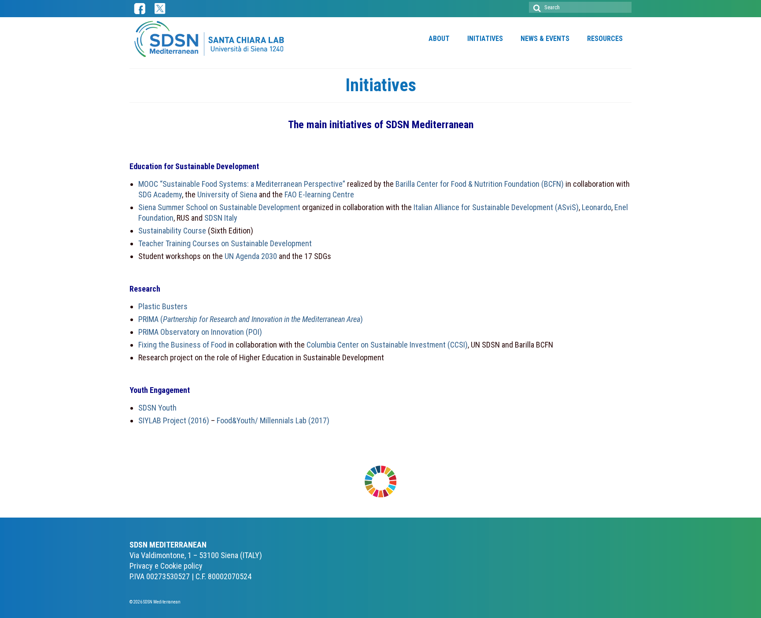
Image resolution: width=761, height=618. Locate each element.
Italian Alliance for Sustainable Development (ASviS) (496, 207)
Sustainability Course (172, 230)
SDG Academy (160, 194)
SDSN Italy (220, 217)
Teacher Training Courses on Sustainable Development (225, 243)
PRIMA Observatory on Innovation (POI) (200, 332)
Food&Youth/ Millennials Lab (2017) (273, 420)
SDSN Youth (157, 407)
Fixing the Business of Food (182, 344)
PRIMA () (250, 319)
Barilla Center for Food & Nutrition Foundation (467, 184)
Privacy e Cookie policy (166, 565)
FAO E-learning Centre (319, 194)
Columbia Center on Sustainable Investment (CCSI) (387, 344)
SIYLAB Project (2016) (173, 420)
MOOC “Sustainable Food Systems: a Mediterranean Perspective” (241, 184)
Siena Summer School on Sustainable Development (219, 207)
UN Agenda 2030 (251, 256)
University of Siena (228, 194)
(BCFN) (552, 184)
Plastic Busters (163, 306)
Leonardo (596, 207)
